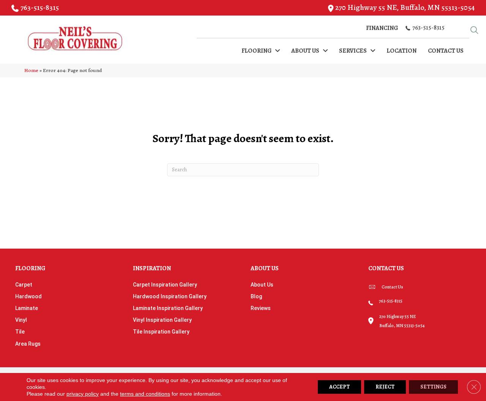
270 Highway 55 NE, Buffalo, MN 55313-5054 (405, 7)
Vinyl (21, 320)
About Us (262, 285)
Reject (385, 386)
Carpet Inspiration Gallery (165, 285)
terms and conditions (145, 394)
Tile (20, 332)
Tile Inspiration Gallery (161, 332)
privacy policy (82, 394)
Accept (339, 386)
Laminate (26, 308)
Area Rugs (28, 344)
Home (31, 70)
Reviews (261, 308)
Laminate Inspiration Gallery (168, 308)
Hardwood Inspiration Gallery (170, 296)
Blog (256, 296)
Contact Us (392, 287)
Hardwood (28, 296)
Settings (433, 386)
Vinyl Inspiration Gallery (162, 320)
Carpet (23, 285)
